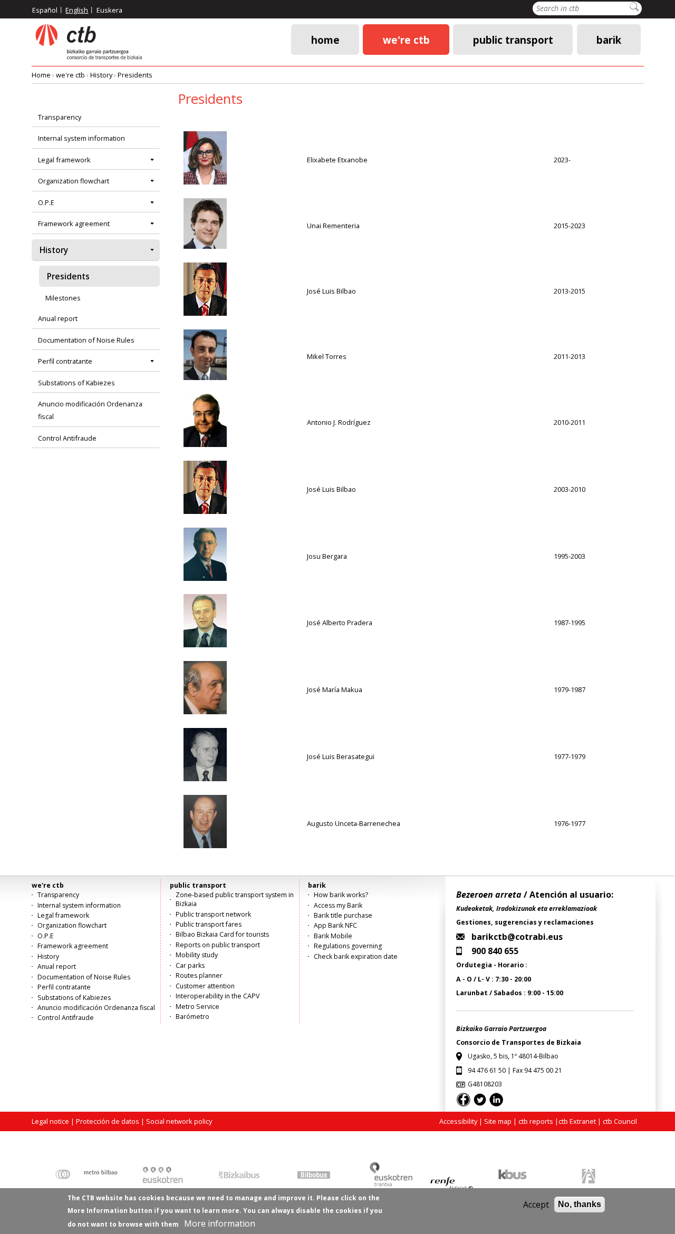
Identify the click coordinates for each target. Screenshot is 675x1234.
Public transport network (213, 914)
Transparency (59, 117)
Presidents (135, 75)
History (101, 75)
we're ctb (406, 39)
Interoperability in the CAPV (217, 996)
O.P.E (46, 202)
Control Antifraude (67, 438)
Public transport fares (209, 924)
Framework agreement (74, 223)
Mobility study (197, 954)
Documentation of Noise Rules (86, 340)
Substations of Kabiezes (76, 382)
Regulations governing (348, 945)
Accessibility (458, 1121)
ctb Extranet (577, 1121)
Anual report (58, 318)
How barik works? (341, 894)
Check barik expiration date (356, 956)
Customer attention (205, 986)
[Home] (88, 42)
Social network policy (179, 1121)
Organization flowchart (73, 181)
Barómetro (192, 1016)
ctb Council (620, 1121)
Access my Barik (338, 905)
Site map (498, 1121)
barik (608, 39)
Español (44, 10)
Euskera (109, 10)
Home (325, 39)
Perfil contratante (65, 361)
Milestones (63, 298)
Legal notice (50, 1121)
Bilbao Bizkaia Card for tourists (222, 934)
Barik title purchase (343, 915)
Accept (536, 1204)
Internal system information (81, 138)
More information (219, 1223)
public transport (513, 39)
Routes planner (199, 975)
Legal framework (64, 159)
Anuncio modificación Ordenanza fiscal (90, 410)
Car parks (190, 965)
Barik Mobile (333, 935)
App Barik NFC (335, 925)
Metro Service (197, 1006)
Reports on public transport (218, 944)
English (76, 10)
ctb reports (535, 1121)
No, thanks (579, 1204)
